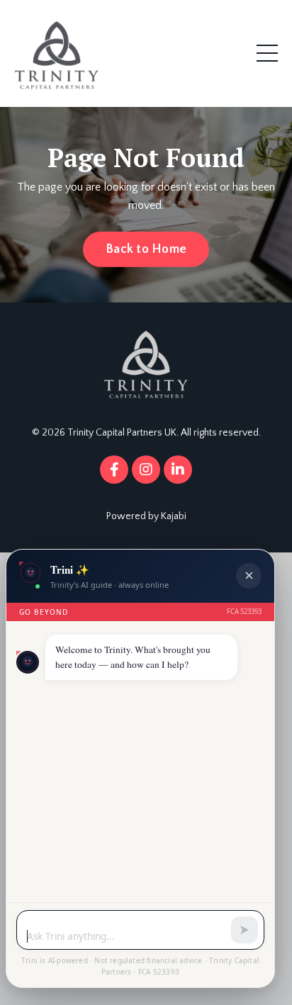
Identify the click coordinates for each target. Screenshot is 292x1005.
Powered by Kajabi (146, 516)
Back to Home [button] (146, 249)
